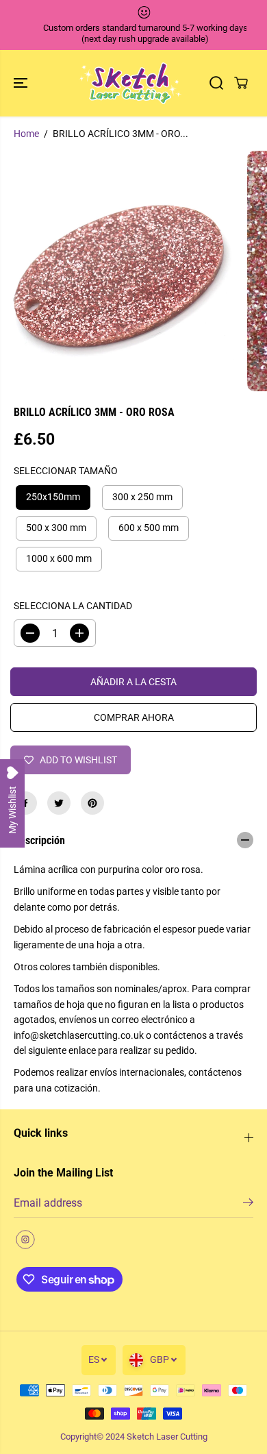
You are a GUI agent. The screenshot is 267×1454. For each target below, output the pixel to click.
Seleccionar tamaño (66, 470)
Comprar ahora (134, 717)
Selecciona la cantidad (73, 605)
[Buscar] (216, 83)
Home (26, 133)
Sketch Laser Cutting (167, 1436)
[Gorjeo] (59, 803)
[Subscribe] (248, 1204)
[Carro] (241, 83)
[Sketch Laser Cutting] (130, 83)
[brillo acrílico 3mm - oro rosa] (120, 271)
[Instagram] (25, 1239)
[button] (22, 83)
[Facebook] (25, 803)
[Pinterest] (92, 803)
